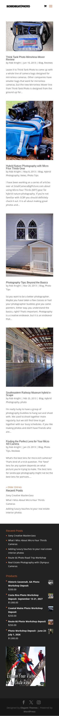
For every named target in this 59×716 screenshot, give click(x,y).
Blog (41, 62)
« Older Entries (14, 487)
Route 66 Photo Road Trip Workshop (27, 557)
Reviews (48, 62)
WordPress (29, 711)
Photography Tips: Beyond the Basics (27, 282)
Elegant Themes (29, 707)
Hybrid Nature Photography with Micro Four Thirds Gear (27, 167)
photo (23, 402)
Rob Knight (15, 62)
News (23, 175)
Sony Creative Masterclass (20, 495)
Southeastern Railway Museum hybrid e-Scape (28, 393)
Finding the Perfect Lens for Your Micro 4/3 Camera (27, 442)
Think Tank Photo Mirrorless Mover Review (25, 58)
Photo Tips (32, 175)
